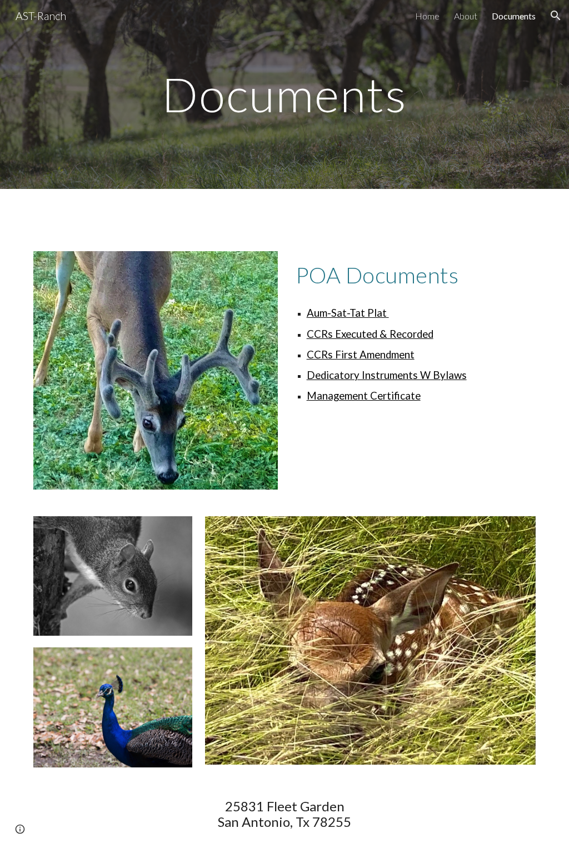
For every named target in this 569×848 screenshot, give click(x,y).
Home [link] (427, 16)
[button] (555, 15)
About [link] (465, 16)
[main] (284, 94)
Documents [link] (514, 16)
